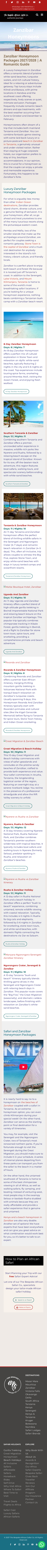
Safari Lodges (33, 1430)
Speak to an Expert (25, 1300)
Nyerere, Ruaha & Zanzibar (16, 868)
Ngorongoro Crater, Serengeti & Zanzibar (21, 1016)
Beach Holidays (12, 1460)
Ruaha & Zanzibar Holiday (15, 944)
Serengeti (30, 1410)
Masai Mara (31, 1381)
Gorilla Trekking (12, 1450)
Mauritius (30, 1384)
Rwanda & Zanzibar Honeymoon (18, 730)
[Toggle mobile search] (37, 14)
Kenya (28, 1407)
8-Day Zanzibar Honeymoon (16, 391)
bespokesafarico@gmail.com (23, 9)
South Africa (32, 1401)
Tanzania (30, 1404)
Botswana (31, 1423)
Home (7, 43)
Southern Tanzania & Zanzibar (17, 484)
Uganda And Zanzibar (14, 652)
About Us (30, 1457)
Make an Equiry (25, 1307)
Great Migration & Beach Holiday (18, 806)
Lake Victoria (11, 278)
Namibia (30, 1427)
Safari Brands (32, 1433)
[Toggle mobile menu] (42, 14)
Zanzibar (15, 43)
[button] (41, 1544)
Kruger (29, 1420)
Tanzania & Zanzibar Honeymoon (18, 576)
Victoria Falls (32, 1391)
